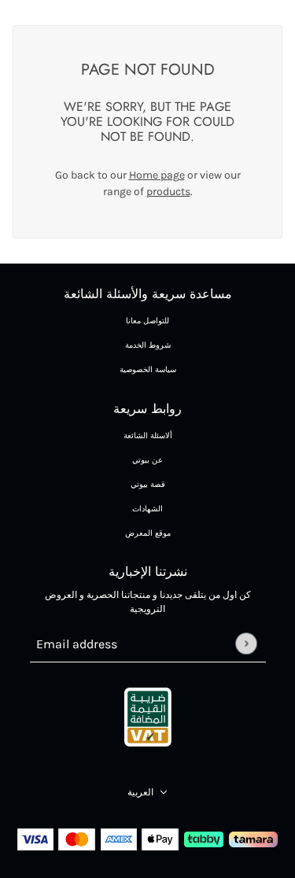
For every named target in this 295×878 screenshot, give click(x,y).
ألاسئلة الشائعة (148, 436)
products (168, 191)
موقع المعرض (148, 533)
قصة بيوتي (148, 484)
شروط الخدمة (148, 345)
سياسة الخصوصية (148, 369)
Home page (157, 175)
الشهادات (147, 509)
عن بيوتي (147, 460)
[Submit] (245, 643)
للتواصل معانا (147, 321)
